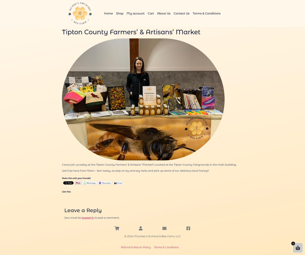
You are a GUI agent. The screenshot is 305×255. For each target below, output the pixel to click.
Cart (151, 13)
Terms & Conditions (206, 13)
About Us (163, 13)
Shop (119, 13)
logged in (88, 217)
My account (136, 13)
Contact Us (182, 13)
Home (108, 13)
